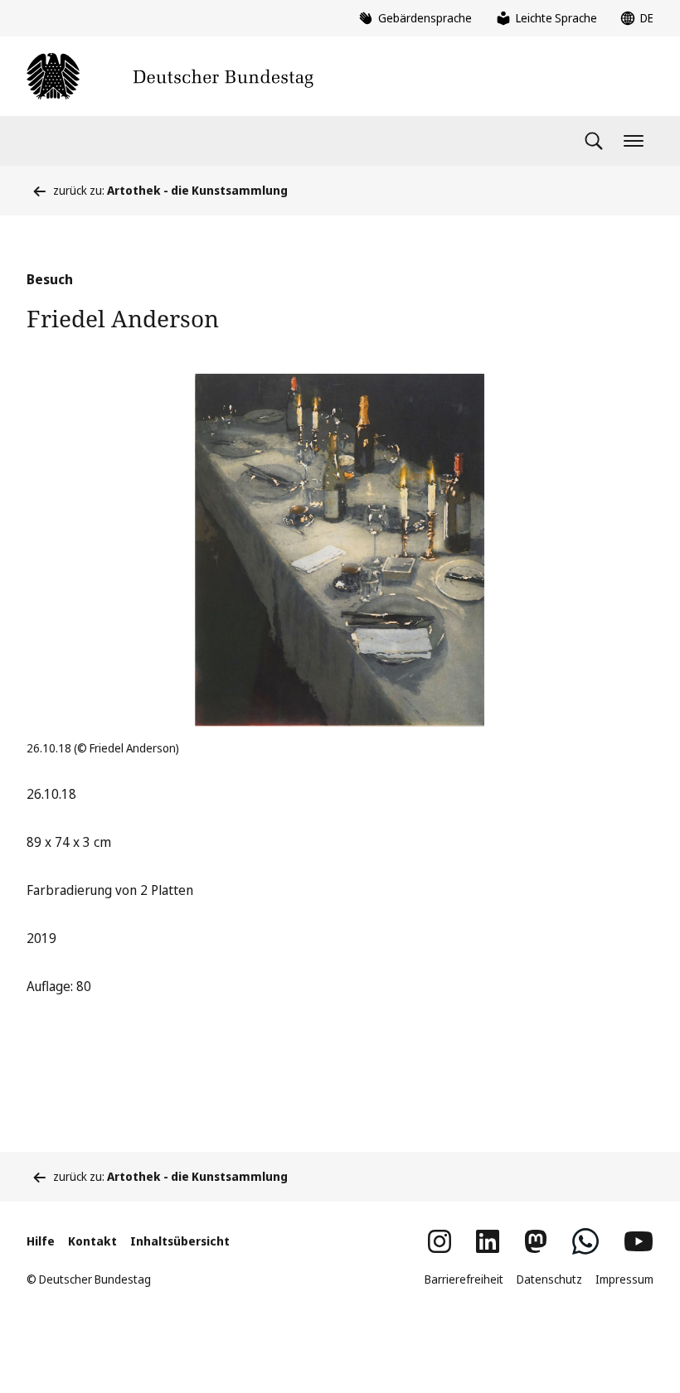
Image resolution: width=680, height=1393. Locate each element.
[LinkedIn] (487, 1241)
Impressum (624, 1279)
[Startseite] (170, 76)
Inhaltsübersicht (180, 1241)
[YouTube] (638, 1241)
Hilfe (41, 1241)
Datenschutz (549, 1279)
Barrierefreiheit (464, 1279)
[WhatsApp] (585, 1241)
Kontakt (92, 1241)
